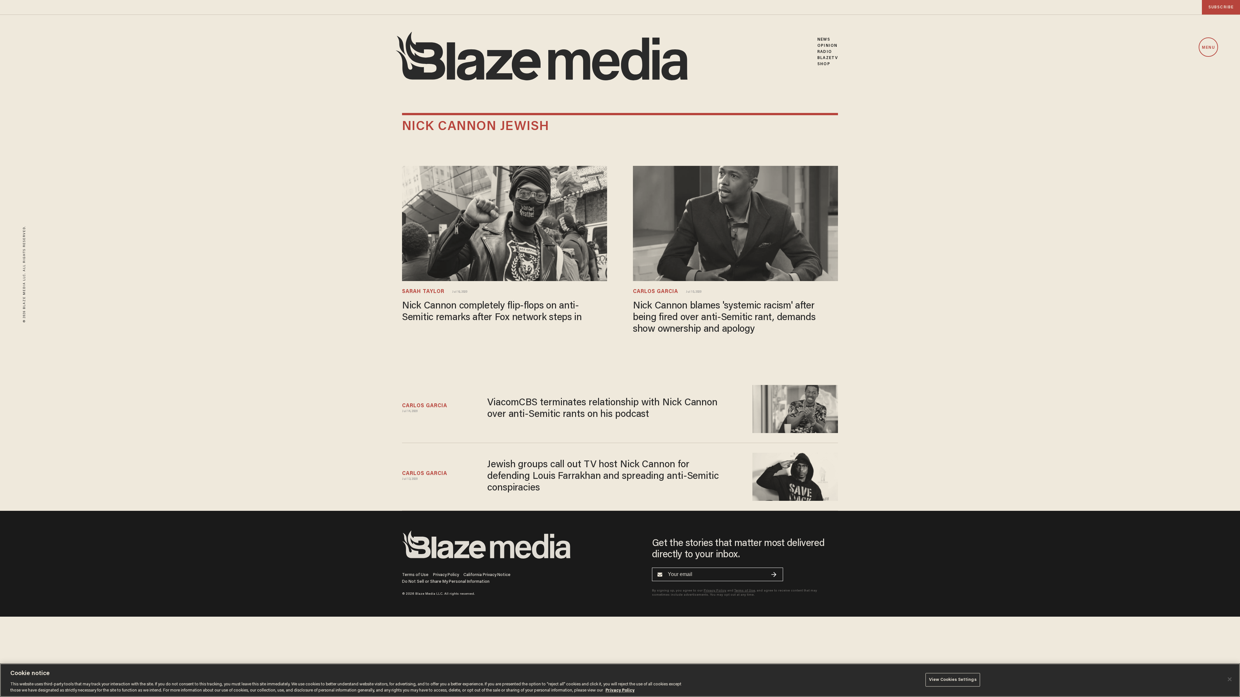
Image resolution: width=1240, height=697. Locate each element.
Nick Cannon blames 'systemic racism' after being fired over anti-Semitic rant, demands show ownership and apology (724, 317)
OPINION (827, 46)
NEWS (823, 39)
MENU (1208, 47)
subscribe (1221, 7)
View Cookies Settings (952, 680)
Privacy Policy (446, 575)
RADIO (824, 52)
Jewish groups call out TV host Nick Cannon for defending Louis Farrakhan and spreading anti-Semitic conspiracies (603, 476)
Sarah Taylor (423, 291)
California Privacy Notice (487, 575)
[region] (620, 680)
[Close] (1230, 679)
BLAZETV (827, 58)
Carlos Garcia (655, 291)
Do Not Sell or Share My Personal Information (446, 582)
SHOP (823, 64)
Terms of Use (415, 575)
